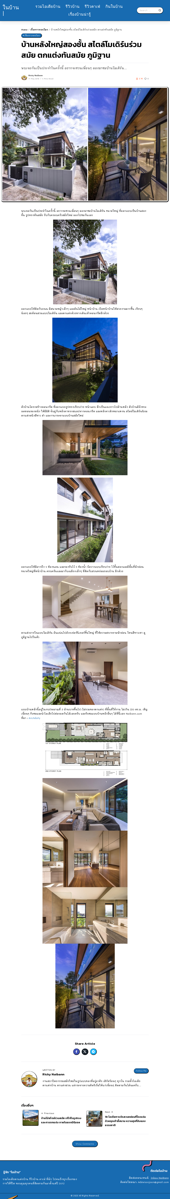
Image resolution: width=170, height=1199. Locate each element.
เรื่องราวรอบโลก (39, 29)
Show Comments (85, 1143)
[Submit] (160, 10)
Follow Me (141, 1071)
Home (24, 29)
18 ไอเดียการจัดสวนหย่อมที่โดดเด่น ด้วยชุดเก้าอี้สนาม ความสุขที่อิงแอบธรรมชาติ (125, 1121)
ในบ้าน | (11, 10)
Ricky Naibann (36, 75)
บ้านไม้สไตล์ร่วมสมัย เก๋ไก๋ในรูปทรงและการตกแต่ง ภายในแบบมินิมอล (61, 1120)
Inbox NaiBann (160, 1177)
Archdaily (34, 718)
